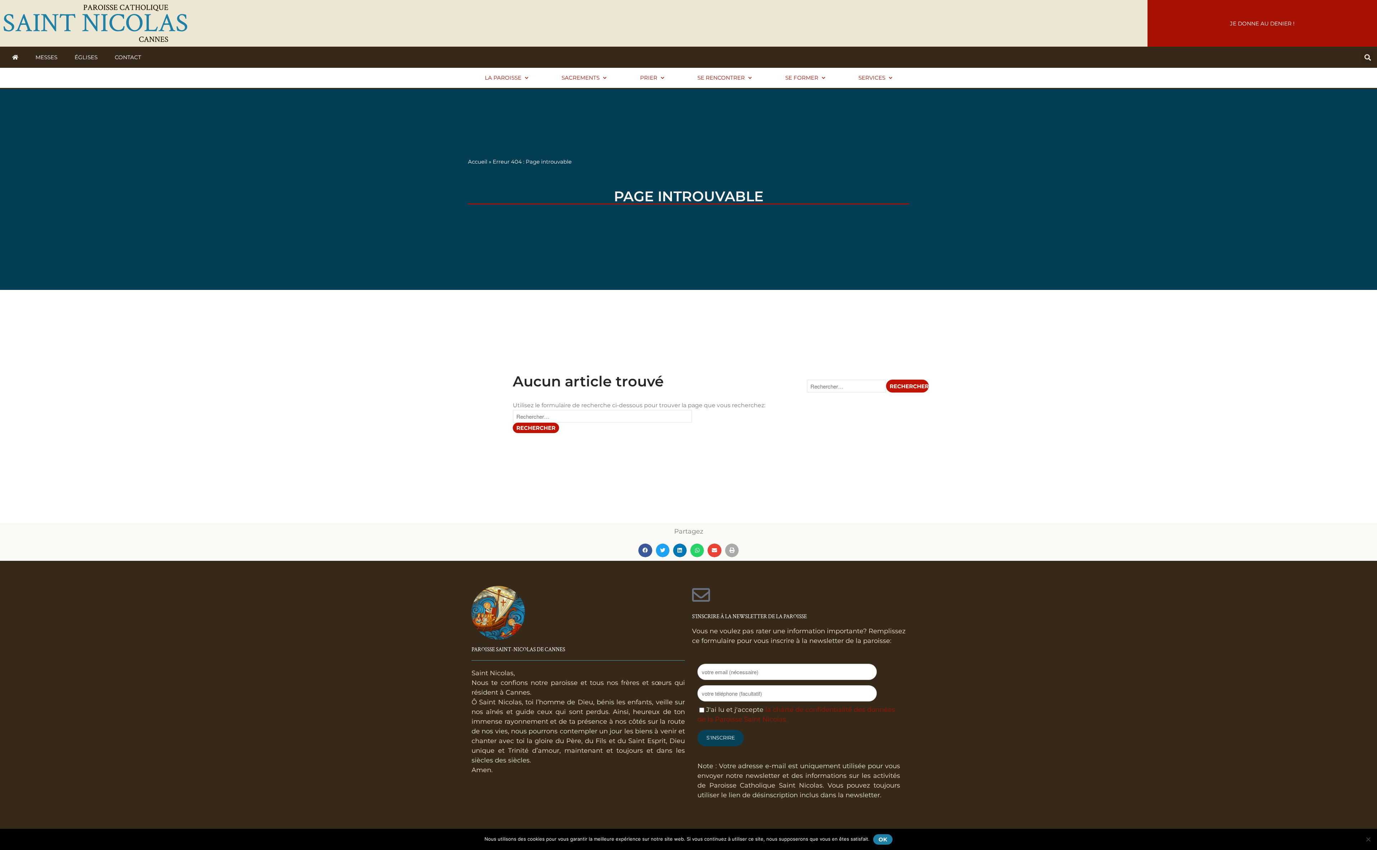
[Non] (1368, 839)
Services (871, 77)
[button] (1367, 57)
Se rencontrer (721, 77)
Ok (883, 839)
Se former (801, 77)
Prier (648, 77)
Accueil (477, 161)
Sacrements (581, 77)
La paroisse (503, 77)
